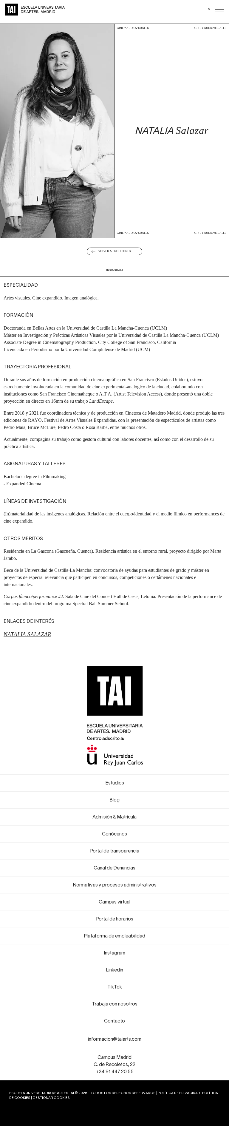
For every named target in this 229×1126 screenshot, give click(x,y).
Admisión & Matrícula (114, 817)
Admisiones (95, 27)
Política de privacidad (179, 1093)
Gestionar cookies (51, 1097)
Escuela (171, 27)
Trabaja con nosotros (114, 1004)
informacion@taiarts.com (114, 1039)
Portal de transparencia (114, 851)
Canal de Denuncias (114, 868)
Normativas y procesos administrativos (115, 885)
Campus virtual (114, 902)
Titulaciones (57, 27)
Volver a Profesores (114, 251)
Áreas (19, 27)
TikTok (114, 987)
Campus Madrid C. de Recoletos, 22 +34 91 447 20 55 (114, 1065)
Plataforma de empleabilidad (114, 936)
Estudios (114, 783)
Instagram (114, 270)
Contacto (114, 1021)
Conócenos (134, 27)
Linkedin (114, 970)
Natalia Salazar (27, 634)
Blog (114, 800)
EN (208, 9)
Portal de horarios (114, 919)
